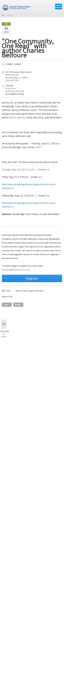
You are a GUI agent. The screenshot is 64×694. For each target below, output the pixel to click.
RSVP (38, 147)
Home (3, 15)
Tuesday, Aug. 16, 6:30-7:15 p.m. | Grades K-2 (25, 169)
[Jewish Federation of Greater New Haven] (17, 7)
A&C (6, 304)
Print (7, 290)
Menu (58, 6)
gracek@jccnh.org (15, 93)
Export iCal (7, 296)
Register (32, 278)
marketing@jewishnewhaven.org (15, 269)
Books (18, 304)
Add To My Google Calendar (30, 290)
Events (10, 15)
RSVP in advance (17, 117)
